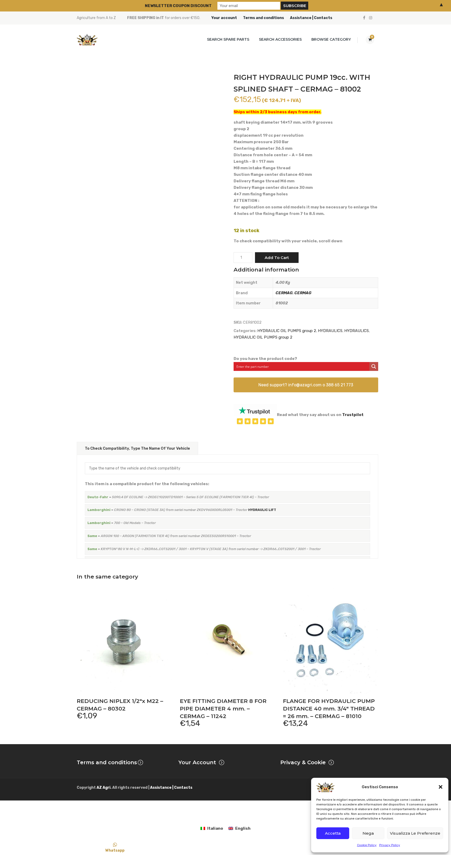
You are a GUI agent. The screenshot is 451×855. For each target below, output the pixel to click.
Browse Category (331, 39)
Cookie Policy (367, 845)
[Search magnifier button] (373, 366)
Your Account (197, 762)
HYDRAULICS (330, 330)
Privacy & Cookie (303, 762)
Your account (224, 18)
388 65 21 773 (339, 384)
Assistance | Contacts (311, 18)
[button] (440, 787)
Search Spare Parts (228, 39)
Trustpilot (353, 414)
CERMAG (284, 293)
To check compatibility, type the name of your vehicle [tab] (137, 448)
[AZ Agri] (87, 40)
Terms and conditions (263, 18)
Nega (368, 833)
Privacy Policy (389, 845)
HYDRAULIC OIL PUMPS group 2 (286, 330)
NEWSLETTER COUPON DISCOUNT (178, 5)
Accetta (333, 833)
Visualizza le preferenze (415, 833)
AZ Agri (103, 787)
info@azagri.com (305, 384)
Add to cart (277, 257)
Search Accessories (280, 39)
